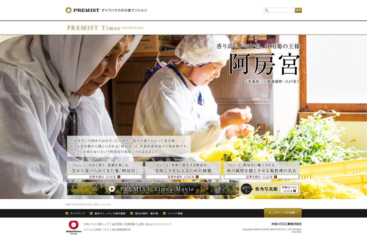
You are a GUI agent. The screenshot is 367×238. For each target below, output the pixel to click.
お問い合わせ (145, 224)
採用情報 (130, 224)
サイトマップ (163, 224)
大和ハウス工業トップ (96, 224)
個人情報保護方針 (121, 229)
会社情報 (117, 224)
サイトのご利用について (96, 229)
